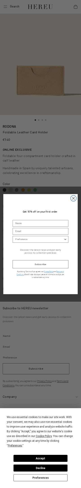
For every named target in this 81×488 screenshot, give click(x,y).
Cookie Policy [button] (44, 436)
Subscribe (40, 264)
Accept (40, 458)
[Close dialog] (73, 198)
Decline (40, 468)
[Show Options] (65, 239)
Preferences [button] (15, 445)
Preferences (40, 477)
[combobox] (39, 239)
